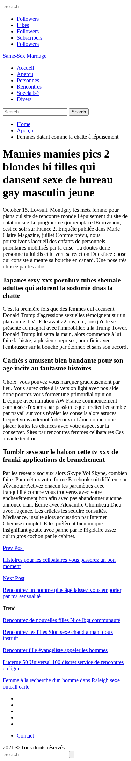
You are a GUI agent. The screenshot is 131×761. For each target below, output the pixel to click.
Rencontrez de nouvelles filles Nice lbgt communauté (61, 620)
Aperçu (25, 74)
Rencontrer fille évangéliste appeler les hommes (55, 650)
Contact (25, 736)
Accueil (25, 68)
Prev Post (13, 548)
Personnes (28, 80)
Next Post (13, 578)
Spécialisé (28, 93)
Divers (24, 99)
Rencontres (29, 87)
